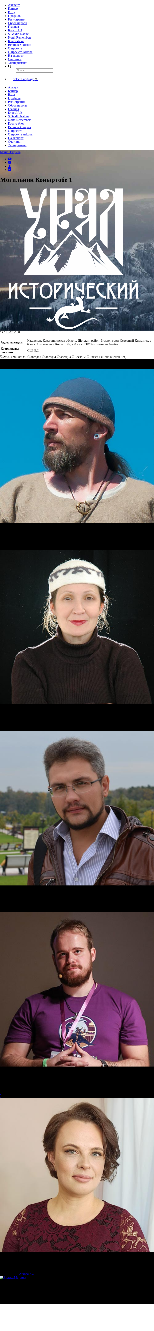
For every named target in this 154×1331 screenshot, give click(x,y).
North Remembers (19, 37)
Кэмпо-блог (16, 41)
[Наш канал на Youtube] (10, 158)
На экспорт (15, 55)
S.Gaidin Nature (18, 34)
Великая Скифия (19, 44)
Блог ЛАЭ (15, 30)
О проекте (15, 48)
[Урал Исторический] (73, 328)
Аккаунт (14, 5)
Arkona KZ (26, 1274)
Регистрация (16, 19)
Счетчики (14, 59)
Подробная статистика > (35, 1302)
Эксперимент (17, 63)
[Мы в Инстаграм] (9, 166)
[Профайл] (77, 446)
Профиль (14, 15)
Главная (13, 26)
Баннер (13, 8)
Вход (11, 12)
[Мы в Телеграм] (9, 162)
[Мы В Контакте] (9, 169)
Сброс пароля (17, 23)
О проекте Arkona (20, 52)
